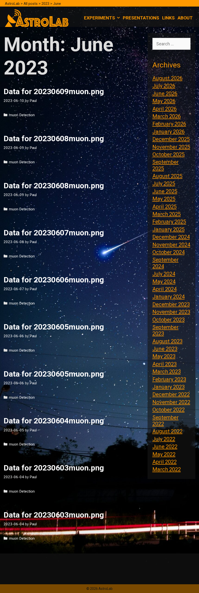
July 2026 (163, 86)
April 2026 (164, 109)
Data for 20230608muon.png (54, 138)
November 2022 (171, 402)
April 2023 (164, 364)
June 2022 (164, 447)
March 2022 (166, 469)
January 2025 (168, 229)
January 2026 (168, 132)
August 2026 (167, 78)
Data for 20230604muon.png (54, 420)
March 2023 (166, 372)
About (185, 18)
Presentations (141, 18)
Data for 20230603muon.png (54, 467)
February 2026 (169, 124)
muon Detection (22, 115)
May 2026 (163, 101)
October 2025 (168, 154)
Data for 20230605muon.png (54, 326)
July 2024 (163, 274)
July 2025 (163, 184)
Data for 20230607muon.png (54, 232)
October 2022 (168, 410)
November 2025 (171, 147)
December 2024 (171, 237)
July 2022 (163, 439)
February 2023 (169, 379)
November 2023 (171, 312)
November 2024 (171, 245)
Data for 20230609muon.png (54, 91)
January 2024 (168, 297)
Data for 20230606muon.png (54, 279)
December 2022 (171, 394)
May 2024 (163, 282)
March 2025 (166, 214)
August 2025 (167, 176)
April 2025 (164, 207)
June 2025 (164, 191)
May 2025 (163, 199)
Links (168, 18)
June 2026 (164, 94)
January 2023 (168, 387)
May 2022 (163, 454)
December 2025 (171, 139)
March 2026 (166, 116)
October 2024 (168, 252)
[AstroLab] (36, 17)
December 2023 (171, 304)
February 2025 (169, 222)
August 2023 (167, 341)
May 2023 (163, 356)
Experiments (99, 18)
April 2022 (164, 462)
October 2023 (168, 320)
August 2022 (167, 431)
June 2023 (164, 349)
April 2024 (164, 289)
